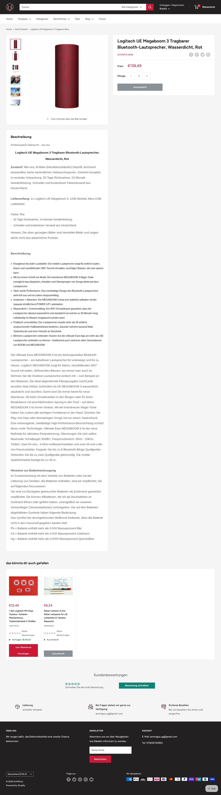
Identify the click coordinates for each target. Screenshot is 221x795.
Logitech (14, 626)
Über (77, 18)
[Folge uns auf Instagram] (80, 779)
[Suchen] (150, 7)
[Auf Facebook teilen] (191, 54)
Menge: (121, 76)
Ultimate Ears (125, 54)
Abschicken (100, 759)
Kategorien (42, 18)
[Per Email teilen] (208, 54)
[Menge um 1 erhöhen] (147, 76)
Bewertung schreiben (137, 685)
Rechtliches (60, 18)
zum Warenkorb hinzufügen (23, 650)
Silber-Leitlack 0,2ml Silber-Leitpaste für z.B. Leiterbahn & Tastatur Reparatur (56, 616)
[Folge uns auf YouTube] (91, 779)
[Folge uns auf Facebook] (68, 779)
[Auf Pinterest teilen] (197, 54)
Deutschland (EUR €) (17, 774)
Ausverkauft (140, 87)
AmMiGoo (49, 626)
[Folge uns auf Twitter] (74, 779)
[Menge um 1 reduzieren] (131, 76)
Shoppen (23, 18)
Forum (102, 18)
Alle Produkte (21, 29)
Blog (87, 18)
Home (9, 18)
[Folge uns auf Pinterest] (86, 779)
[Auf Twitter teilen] (202, 54)
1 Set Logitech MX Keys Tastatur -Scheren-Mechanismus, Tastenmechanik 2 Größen (22, 616)
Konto (163, 8)
